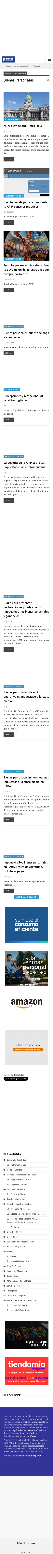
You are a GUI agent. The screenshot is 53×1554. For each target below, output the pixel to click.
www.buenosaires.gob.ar (29, 1456)
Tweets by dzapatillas (14, 1075)
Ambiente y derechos (20, 1209)
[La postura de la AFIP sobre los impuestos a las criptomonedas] (26, 443)
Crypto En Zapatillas (16, 1199)
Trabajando (12, 1291)
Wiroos (33, 1436)
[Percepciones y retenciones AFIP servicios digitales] (26, 376)
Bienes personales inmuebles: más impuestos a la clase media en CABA (26, 782)
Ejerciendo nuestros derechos (20, 1242)
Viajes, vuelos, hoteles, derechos (22, 1300)
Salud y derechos (14, 1286)
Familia (10, 1251)
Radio (16, 1227)
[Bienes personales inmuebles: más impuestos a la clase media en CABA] (26, 758)
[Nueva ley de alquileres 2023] (26, 106)
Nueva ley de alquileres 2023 (23, 125)
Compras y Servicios (16, 1189)
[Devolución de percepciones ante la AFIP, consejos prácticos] (26, 183)
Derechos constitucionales (19, 1204)
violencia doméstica (20, 1261)
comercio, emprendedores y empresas (23, 1175)
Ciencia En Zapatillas (16, 1160)
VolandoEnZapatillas (20, 1310)
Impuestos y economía (14, 196)
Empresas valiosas (19, 1184)
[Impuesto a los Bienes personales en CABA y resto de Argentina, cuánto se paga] (26, 843)
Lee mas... (9, 159)
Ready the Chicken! (28, 1433)
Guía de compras (14, 1266)
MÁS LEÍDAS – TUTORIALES (19, 1281)
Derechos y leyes (12, 119)
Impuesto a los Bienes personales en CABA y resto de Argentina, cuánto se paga (26, 867)
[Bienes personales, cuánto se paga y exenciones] (26, 313)
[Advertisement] (26, 27)
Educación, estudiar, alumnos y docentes (28, 1214)
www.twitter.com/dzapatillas (34, 1422)
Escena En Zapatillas (16, 1246)
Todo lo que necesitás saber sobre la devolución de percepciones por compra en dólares (26, 270)
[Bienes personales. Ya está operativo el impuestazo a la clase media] (26, 673)
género (14, 1256)
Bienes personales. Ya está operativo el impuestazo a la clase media (26, 696)
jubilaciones (12, 1276)
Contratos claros (18, 1194)
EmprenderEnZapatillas (21, 1179)
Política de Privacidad (28, 1430)
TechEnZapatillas (18, 1165)
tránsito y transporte (16, 1295)
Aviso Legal (11, 1430)
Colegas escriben (14, 1170)
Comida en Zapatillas (20, 1305)
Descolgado (12, 1237)
